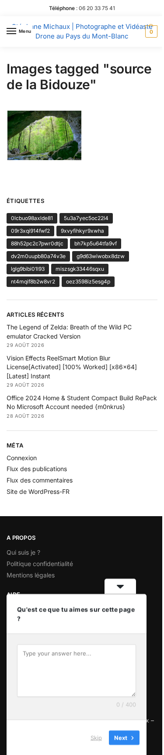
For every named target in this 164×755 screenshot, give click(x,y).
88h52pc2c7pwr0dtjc (37, 243)
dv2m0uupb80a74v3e (38, 256)
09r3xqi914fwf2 (30, 230)
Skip (96, 737)
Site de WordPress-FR (38, 491)
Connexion (22, 457)
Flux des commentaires (40, 480)
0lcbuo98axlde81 (32, 218)
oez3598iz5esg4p (88, 281)
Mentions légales (31, 575)
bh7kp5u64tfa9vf (95, 243)
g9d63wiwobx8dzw (101, 256)
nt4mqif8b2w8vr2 (33, 281)
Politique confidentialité (40, 563)
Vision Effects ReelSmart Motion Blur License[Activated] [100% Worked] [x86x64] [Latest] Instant (72, 367)
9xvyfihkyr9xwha (82, 230)
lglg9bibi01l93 (28, 269)
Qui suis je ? (23, 552)
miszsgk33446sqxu (80, 269)
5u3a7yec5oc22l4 (86, 218)
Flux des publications (37, 468)
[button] (150, 31)
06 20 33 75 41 (97, 8)
